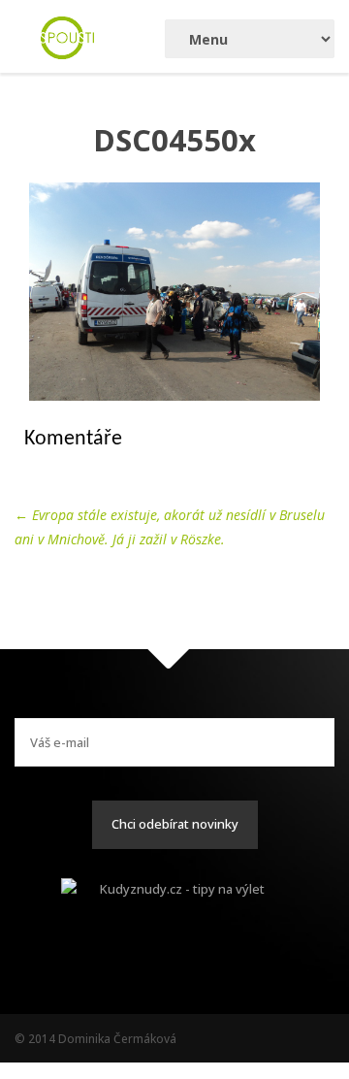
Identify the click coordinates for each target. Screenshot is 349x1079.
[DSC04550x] (174, 291)
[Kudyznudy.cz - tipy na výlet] (174, 907)
